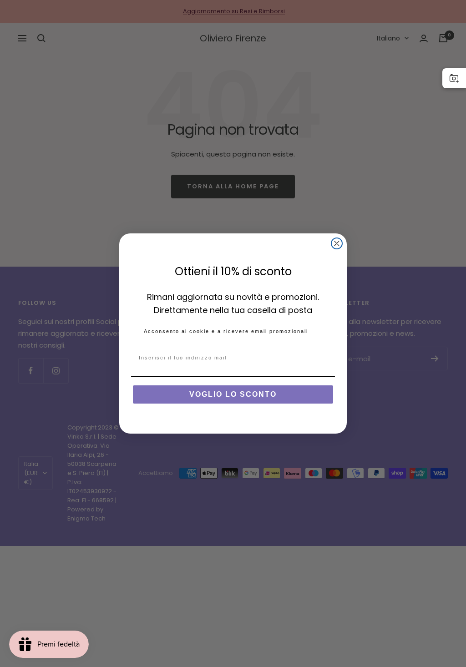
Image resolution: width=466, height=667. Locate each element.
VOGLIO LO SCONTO (233, 394)
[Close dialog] (336, 243)
